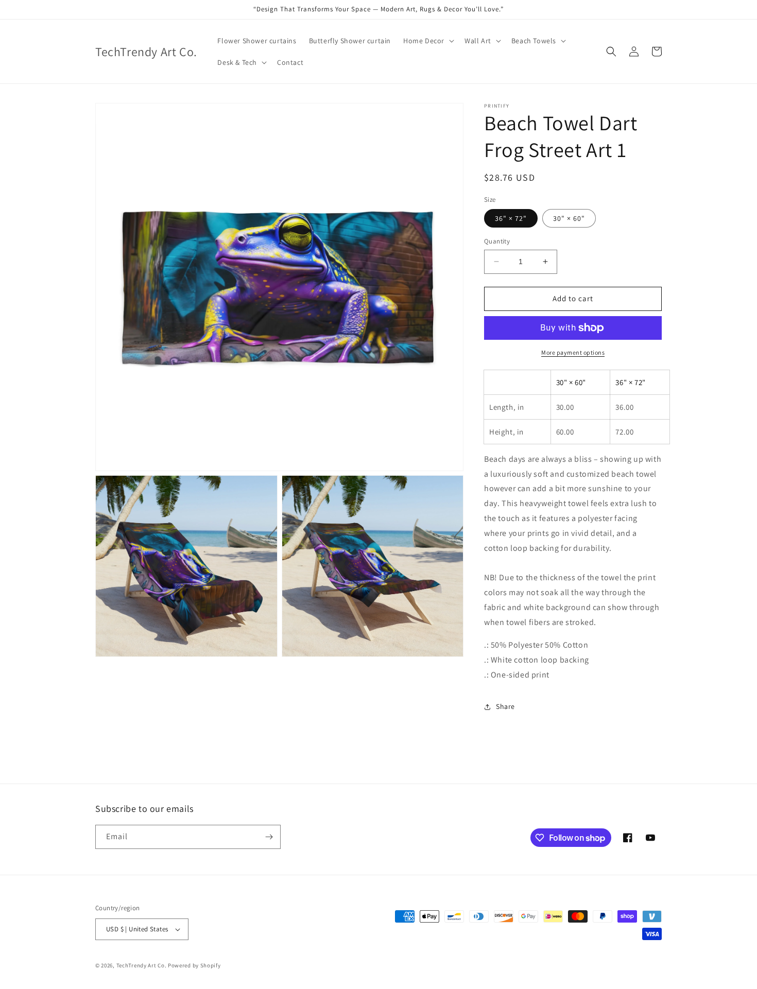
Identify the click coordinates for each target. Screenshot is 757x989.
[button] (427, 40)
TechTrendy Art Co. (141, 965)
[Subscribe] (268, 837)
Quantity (497, 241)
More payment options (573, 352)
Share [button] (505, 706)
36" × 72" (511, 218)
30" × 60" (569, 218)
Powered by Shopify (194, 965)
